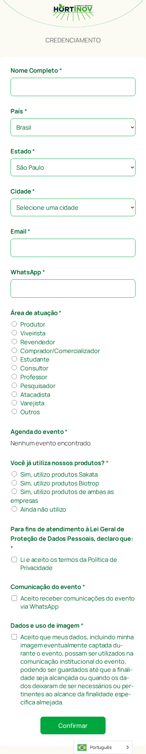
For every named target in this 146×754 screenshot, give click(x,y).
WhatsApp (28, 272)
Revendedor (37, 342)
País (19, 111)
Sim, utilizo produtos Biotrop (59, 483)
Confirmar (72, 725)
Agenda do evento (39, 431)
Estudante (35, 359)
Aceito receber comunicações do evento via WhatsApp (77, 602)
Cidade (23, 191)
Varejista (32, 403)
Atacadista (35, 394)
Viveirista (32, 333)
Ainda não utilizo (43, 509)
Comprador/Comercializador (60, 351)
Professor (33, 377)
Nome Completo (36, 70)
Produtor (32, 324)
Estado (23, 151)
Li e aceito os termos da (68, 563)
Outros (29, 412)
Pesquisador (37, 386)
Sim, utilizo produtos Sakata (59, 474)
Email (20, 231)
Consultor (34, 368)
